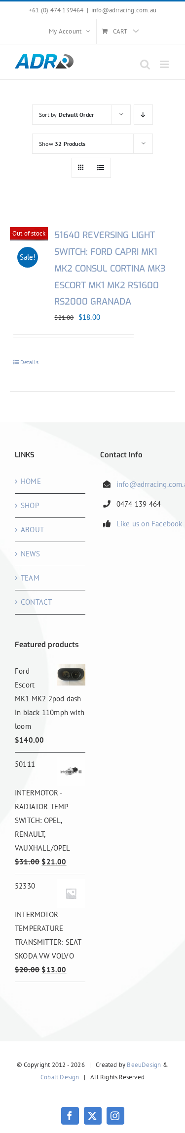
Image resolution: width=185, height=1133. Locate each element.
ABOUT (32, 529)
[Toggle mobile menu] (165, 64)
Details (29, 362)
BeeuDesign (144, 1065)
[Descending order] (143, 114)
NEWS (30, 553)
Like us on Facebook (149, 523)
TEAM (30, 578)
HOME (31, 481)
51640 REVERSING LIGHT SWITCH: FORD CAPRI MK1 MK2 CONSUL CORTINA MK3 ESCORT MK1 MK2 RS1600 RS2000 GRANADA (110, 268)
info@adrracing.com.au (123, 10)
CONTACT (36, 602)
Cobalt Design (59, 1077)
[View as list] (101, 167)
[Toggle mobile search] (145, 64)
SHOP (30, 505)
